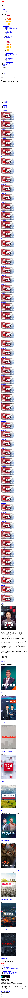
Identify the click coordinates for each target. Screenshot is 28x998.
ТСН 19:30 (3, 781)
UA (4, 5)
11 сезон (5, 99)
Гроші (2, 692)
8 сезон (5, 103)
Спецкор (3, 722)
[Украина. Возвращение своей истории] (14, 856)
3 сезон (5, 110)
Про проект (6, 965)
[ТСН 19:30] (14, 767)
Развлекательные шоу (11, 28)
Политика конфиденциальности (11, 968)
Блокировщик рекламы (9, 973)
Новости (8, 29)
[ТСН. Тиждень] (14, 915)
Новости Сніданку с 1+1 (7, 899)
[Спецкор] (14, 708)
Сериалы (8, 31)
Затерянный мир (5, 840)
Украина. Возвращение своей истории (10, 870)
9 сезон (5, 102)
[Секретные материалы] (14, 737)
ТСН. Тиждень (4, 929)
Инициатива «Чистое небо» (10, 972)
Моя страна (4, 810)
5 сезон (5, 107)
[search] (1, 69)
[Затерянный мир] (14, 826)
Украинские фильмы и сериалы (14, 35)
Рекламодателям (7, 971)
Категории (6, 26)
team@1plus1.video (5, 991)
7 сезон (5, 105)
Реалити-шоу (9, 27)
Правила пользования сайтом (10, 969)
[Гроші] (14, 678)
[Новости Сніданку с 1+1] (14, 885)
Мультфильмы (9, 32)
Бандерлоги (4, 958)
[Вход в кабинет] (1, 8)
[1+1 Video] (5, 1)
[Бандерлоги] (14, 945)
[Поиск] (15, 77)
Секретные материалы (7, 751)
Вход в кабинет (4, 9)
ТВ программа (7, 13)
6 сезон (5, 106)
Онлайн (5, 11)
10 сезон (5, 101)
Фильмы (8, 33)
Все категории (9, 36)
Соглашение (6, 967)
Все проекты (6, 37)
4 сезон (5, 108)
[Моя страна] (14, 797)
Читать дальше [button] (4, 660)
